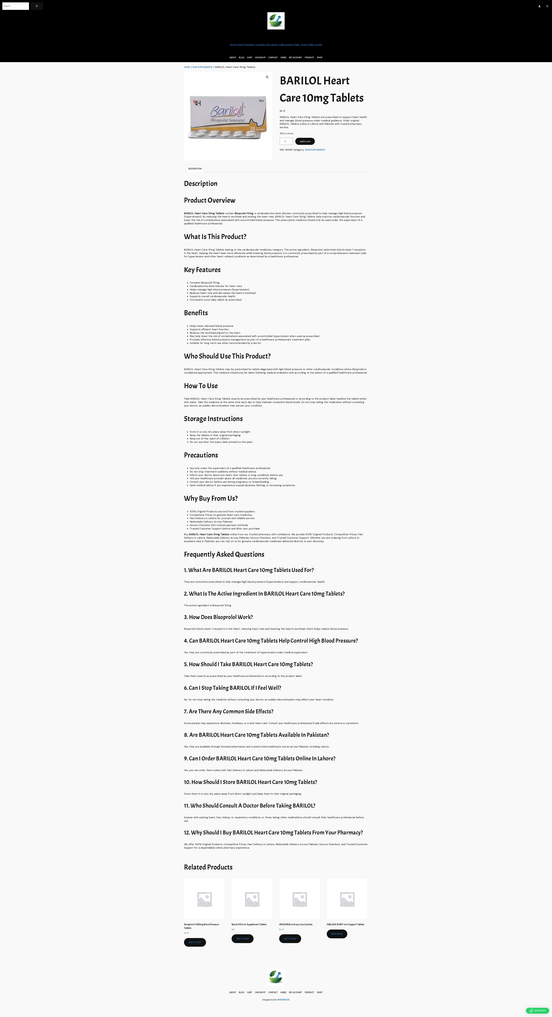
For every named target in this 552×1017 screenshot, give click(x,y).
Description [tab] (195, 169)
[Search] (36, 6)
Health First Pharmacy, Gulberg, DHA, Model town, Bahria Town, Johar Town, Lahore (276, 45)
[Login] (539, 6)
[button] (267, 77)
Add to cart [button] (195, 942)
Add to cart (305, 141)
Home (187, 67)
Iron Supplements (202, 67)
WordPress (283, 1000)
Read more (337, 934)
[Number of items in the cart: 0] (547, 6)
